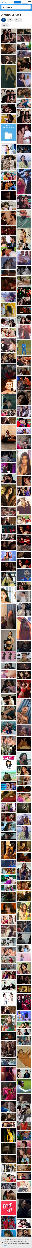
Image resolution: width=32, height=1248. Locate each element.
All (3, 20)
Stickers (18, 20)
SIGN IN (25, 2)
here (5, 1245)
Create (18, 2)
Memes (5, 25)
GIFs (10, 20)
